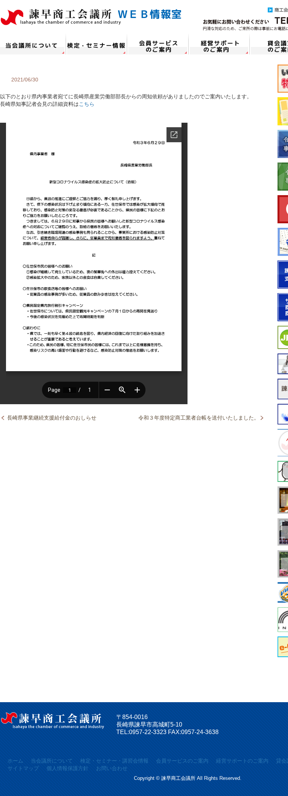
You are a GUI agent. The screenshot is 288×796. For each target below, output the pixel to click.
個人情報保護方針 (67, 768)
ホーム (15, 761)
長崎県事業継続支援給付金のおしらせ (51, 418)
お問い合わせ (112, 768)
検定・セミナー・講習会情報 (96, 44)
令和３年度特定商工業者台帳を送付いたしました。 (198, 418)
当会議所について (33, 44)
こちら (86, 104)
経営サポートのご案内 (219, 44)
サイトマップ (23, 768)
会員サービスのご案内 (158, 44)
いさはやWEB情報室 (91, 17)
